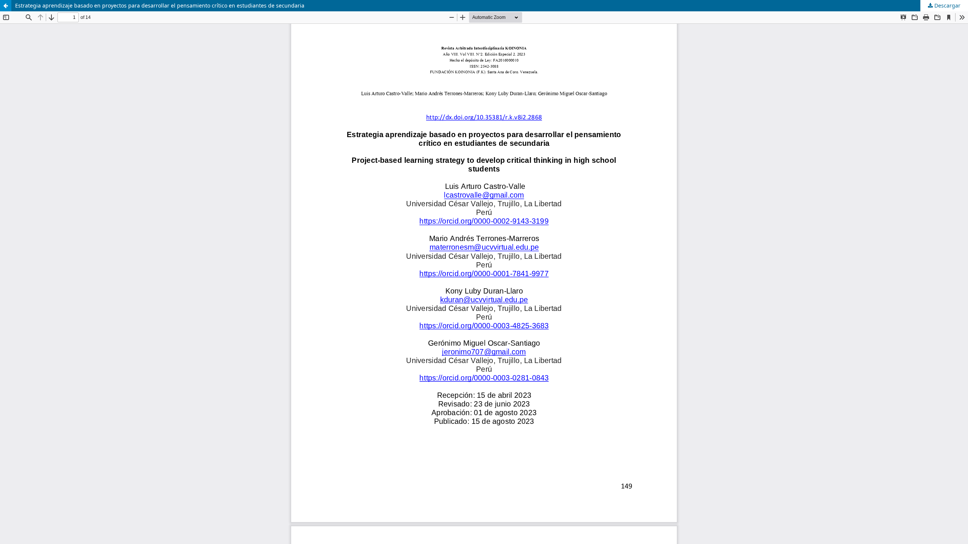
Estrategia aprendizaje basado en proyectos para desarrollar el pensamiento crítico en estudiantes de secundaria (159, 5)
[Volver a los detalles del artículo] (5, 5)
